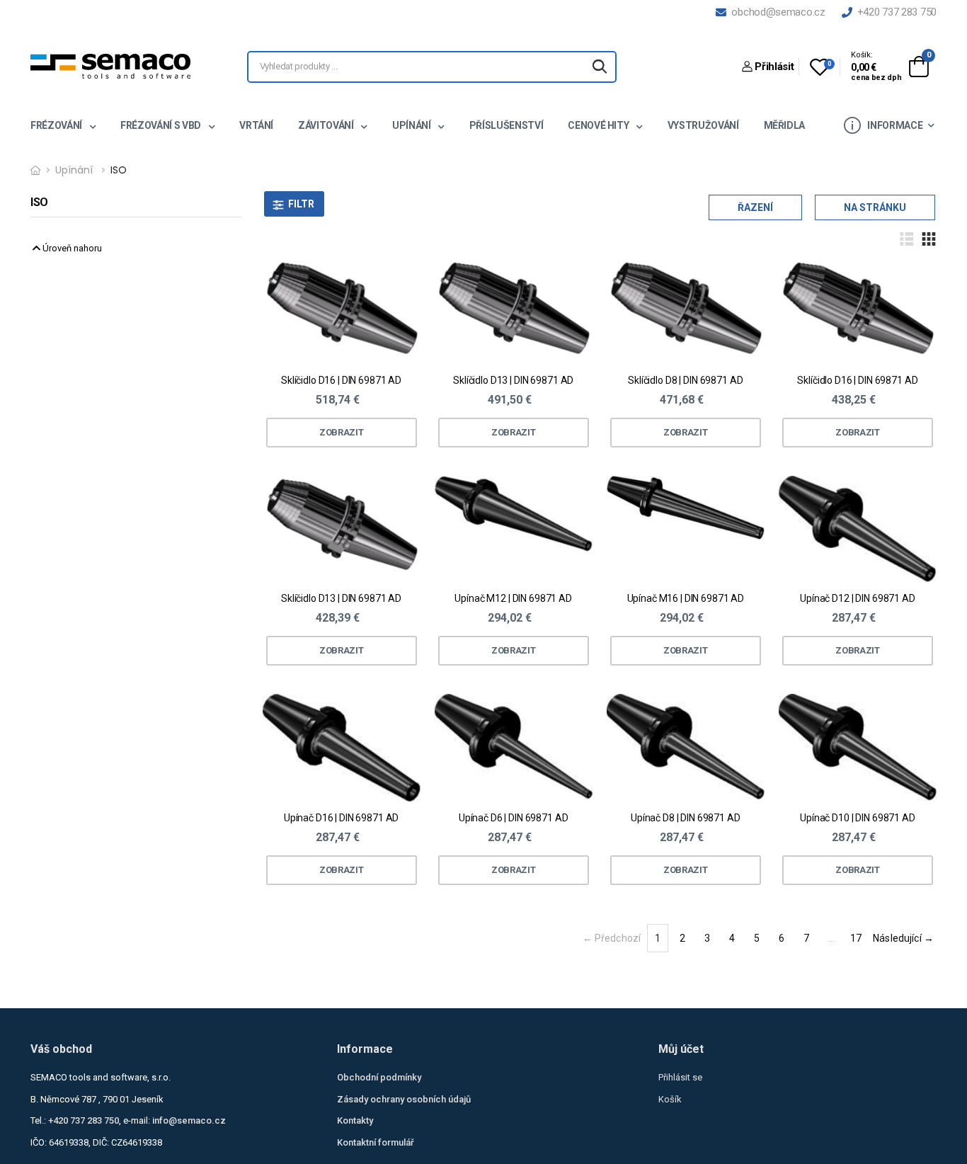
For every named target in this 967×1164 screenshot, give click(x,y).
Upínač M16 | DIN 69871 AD (686, 598)
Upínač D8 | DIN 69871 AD (685, 817)
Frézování (57, 125)
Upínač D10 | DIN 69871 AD (857, 817)
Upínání (412, 125)
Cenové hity (599, 125)
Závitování (326, 125)
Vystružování (703, 125)
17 (856, 938)
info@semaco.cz (189, 1120)
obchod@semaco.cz (775, 12)
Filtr (301, 204)
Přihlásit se (680, 1077)
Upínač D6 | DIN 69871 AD (513, 817)
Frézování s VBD (161, 125)
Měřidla (785, 125)
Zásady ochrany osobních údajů (404, 1099)
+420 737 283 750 (894, 12)
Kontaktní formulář (375, 1142)
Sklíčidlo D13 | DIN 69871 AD (513, 380)
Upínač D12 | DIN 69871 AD (857, 598)
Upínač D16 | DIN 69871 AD (341, 817)
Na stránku (875, 207)
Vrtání (256, 125)
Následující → (903, 938)
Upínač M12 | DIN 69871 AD (513, 598)
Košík (670, 1099)
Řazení (755, 207)
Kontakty (355, 1120)
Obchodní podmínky (379, 1077)
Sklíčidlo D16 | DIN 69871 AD (341, 380)
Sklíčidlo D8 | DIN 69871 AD (685, 380)
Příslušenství (506, 125)
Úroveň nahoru (71, 248)
